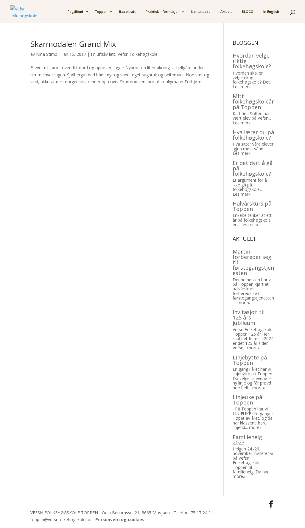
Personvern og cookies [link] (119, 519)
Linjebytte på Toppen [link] (250, 360)
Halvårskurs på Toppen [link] (252, 206)
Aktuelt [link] (226, 12)
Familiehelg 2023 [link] (247, 439)
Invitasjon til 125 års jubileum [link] (248, 317)
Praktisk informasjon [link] (163, 12)
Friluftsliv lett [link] (103, 54)
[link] (23, 11)
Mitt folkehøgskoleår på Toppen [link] (253, 101)
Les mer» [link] (241, 86)
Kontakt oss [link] (200, 12)
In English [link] (271, 12)
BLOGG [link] (247, 12)
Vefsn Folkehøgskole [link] (138, 54)
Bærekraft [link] (127, 12)
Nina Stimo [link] (46, 54)
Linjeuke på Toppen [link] (247, 399)
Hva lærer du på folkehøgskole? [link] (253, 135)
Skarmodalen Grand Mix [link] (73, 43)
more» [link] (243, 302)
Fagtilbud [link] (75, 12)
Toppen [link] (101, 12)
